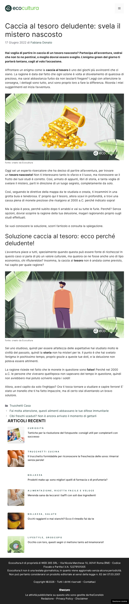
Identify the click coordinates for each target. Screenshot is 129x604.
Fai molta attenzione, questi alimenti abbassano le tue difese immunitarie (59, 410)
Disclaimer (81, 598)
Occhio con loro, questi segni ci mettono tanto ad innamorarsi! (66, 542)
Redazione (47, 598)
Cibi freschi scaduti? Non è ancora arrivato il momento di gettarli (53, 416)
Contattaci (89, 581)
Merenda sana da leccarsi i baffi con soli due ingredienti (62, 495)
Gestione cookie (119, 601)
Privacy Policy (64, 598)
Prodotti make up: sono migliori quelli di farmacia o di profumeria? (68, 479)
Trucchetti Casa (20, 405)
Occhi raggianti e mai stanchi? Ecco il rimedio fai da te (61, 518)
